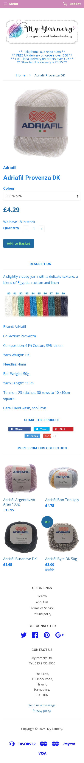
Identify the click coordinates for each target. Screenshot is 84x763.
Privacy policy (42, 710)
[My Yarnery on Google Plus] (59, 634)
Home (20, 75)
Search (42, 596)
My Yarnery (54, 729)
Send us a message (42, 705)
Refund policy (42, 614)
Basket (75, 4)
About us (42, 602)
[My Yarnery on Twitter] (23, 634)
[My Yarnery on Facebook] (35, 634)
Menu (13, 4)
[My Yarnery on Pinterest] (47, 634)
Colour (9, 188)
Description (40, 264)
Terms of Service (42, 608)
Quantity (11, 228)
